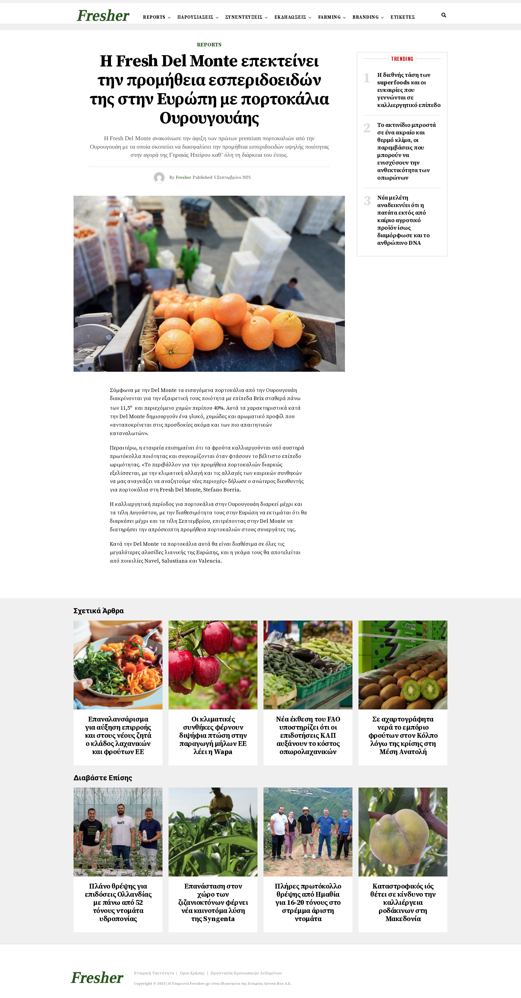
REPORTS (154, 17)
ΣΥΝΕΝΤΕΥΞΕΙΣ (244, 17)
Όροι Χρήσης (192, 973)
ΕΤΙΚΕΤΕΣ (402, 17)
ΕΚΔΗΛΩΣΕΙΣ (290, 17)
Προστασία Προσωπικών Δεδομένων (246, 973)
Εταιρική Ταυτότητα (154, 973)
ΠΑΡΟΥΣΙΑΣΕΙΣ (195, 17)
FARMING (329, 17)
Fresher (183, 177)
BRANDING (365, 17)
